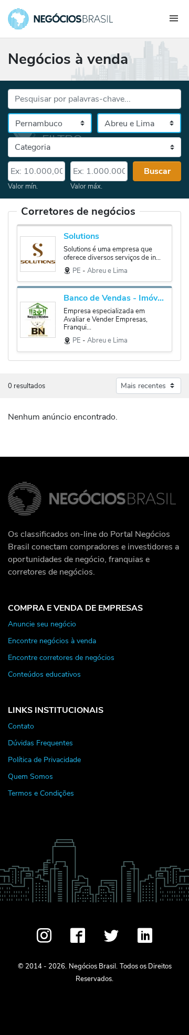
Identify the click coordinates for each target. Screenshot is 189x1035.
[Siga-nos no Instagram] (44, 935)
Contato (21, 726)
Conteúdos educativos (44, 674)
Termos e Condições (41, 793)
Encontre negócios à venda (52, 640)
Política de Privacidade (44, 759)
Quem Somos (30, 776)
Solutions (81, 236)
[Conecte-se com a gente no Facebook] (77, 935)
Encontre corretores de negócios (61, 657)
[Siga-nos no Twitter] (111, 935)
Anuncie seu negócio (42, 624)
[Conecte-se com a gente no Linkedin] (145, 935)
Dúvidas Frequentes (40, 742)
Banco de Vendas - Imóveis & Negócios (115, 298)
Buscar (157, 171)
